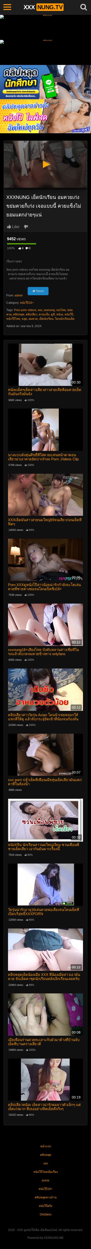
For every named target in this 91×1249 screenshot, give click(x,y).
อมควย (33, 319)
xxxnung (49, 310)
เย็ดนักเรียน (46, 319)
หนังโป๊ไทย (13, 319)
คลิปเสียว (31, 314)
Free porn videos (25, 310)
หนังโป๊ (69, 314)
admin (19, 295)
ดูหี (53, 314)
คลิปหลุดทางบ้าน (46, 1197)
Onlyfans (45, 1214)
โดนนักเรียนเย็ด (64, 319)
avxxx (45, 1180)
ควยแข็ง (44, 314)
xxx (40, 310)
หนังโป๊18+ (27, 302)
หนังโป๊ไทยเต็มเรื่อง (45, 1172)
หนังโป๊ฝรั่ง (45, 1206)
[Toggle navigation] (7, 7)
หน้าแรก (45, 1146)
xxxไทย (61, 310)
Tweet (39, 291)
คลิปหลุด (18, 314)
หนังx (59, 314)
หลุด (24, 319)
